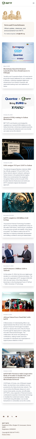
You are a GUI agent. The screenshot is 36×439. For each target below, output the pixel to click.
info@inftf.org (20, 33)
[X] (12, 416)
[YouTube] (16, 416)
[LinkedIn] (7, 416)
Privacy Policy (6, 434)
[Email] (3, 416)
